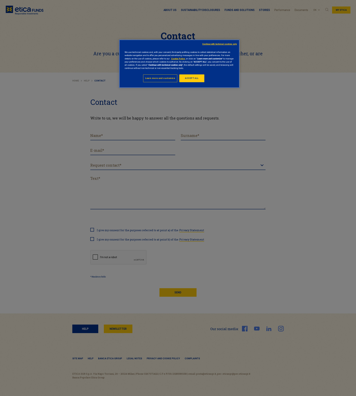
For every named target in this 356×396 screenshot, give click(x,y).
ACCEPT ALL (192, 78)
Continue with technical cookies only (219, 44)
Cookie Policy (178, 58)
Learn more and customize (160, 78)
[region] (179, 64)
